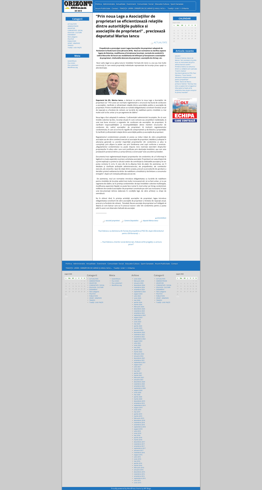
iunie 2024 (137, 298)
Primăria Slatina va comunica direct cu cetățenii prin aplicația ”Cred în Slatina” (186, 69)
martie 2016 (138, 465)
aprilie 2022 (138, 350)
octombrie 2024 (139, 289)
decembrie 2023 (139, 309)
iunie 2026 (137, 279)
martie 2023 (138, 328)
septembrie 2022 (140, 339)
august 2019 (138, 407)
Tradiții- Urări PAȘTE (75, 48)
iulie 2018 (137, 431)
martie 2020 (138, 399)
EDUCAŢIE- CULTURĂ (75, 33)
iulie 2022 (137, 343)
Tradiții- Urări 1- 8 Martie (178, 8)
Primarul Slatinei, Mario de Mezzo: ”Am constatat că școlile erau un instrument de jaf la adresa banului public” (185, 61)
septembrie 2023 (140, 315)
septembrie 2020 (140, 388)
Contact (115, 8)
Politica (98, 4)
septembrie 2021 (140, 362)
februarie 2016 (139, 468)
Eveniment (131, 4)
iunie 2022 (137, 345)
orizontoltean (161, 218)
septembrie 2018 (140, 427)
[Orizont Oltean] (78, 6)
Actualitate (120, 4)
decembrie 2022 (139, 332)
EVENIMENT (72, 35)
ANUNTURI (71, 28)
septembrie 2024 (140, 292)
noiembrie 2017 (139, 444)
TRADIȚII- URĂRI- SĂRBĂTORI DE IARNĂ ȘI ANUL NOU (142, 8)
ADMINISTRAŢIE (73, 26)
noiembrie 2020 (139, 384)
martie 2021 (138, 375)
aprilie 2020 (138, 397)
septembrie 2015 (140, 478)
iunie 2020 (137, 392)
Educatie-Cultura (162, 4)
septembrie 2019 (140, 405)
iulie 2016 (137, 457)
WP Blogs (147, 488)
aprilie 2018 (138, 438)
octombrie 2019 (139, 403)
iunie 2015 (137, 483)
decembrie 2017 (139, 442)
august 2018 (138, 429)
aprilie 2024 (138, 302)
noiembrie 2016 (139, 453)
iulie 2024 (137, 296)
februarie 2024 (139, 307)
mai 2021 (137, 371)
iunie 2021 (137, 369)
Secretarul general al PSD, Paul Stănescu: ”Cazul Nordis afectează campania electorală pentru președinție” (185, 76)
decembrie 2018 (139, 420)
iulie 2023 (137, 320)
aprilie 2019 (138, 414)
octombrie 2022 (139, 337)
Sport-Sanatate (177, 4)
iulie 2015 (137, 480)
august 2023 (138, 317)
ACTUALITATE (72, 24)
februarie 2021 (139, 377)
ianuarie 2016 (138, 470)
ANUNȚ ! (178, 56)
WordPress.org (73, 67)
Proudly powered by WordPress (123, 488)
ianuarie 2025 (138, 283)
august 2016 (138, 455)
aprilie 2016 (138, 463)
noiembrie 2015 (139, 474)
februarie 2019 (139, 418)
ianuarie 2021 (138, 380)
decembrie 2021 (139, 358)
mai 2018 (137, 435)
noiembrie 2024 (139, 287)
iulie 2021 (137, 367)
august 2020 (138, 390)
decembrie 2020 (139, 382)
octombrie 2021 (139, 360)
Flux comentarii (73, 65)
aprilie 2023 (138, 326)
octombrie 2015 (139, 476)
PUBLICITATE (72, 41)
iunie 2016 (137, 459)
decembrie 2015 (139, 472)
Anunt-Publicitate (102, 8)
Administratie (109, 4)
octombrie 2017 (139, 446)
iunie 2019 (137, 410)
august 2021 (138, 365)
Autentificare (72, 61)
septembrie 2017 (140, 448)
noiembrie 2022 (139, 335)
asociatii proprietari (113, 221)
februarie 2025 (139, 281)
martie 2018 (138, 440)
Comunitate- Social (145, 4)
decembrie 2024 (139, 285)
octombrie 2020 (139, 386)
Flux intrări (71, 63)
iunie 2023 (137, 322)
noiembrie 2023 (139, 311)
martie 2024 (138, 304)
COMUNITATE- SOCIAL (75, 30)
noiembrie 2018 (139, 422)
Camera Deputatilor (131, 221)
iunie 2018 (137, 433)
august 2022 (138, 341)
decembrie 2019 (139, 401)
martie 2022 (138, 352)
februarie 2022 (139, 354)
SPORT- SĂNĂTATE (74, 43)
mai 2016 (137, 461)
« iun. (174, 44)
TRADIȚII (70, 45)
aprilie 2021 (138, 373)
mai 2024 (137, 300)
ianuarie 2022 (138, 356)
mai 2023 (137, 324)
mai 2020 (137, 395)
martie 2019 (138, 416)
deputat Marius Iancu (150, 221)
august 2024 (138, 294)
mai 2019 (137, 412)
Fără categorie (72, 37)
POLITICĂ (71, 39)
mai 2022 (137, 347)
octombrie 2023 (139, 313)
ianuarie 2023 (138, 330)
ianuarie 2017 (138, 450)
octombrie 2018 (139, 425)
